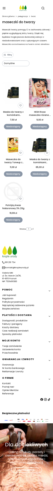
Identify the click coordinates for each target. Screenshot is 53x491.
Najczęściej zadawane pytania (18, 305)
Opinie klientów (10, 390)
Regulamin (7, 298)
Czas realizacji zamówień (15, 330)
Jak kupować (9, 295)
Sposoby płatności (12, 334)
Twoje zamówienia (12, 346)
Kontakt (6, 383)
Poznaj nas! (8, 386)
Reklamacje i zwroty (13, 371)
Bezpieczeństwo (11, 308)
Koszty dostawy (10, 327)
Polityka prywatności (13, 301)
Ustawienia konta (11, 349)
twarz (33, 16)
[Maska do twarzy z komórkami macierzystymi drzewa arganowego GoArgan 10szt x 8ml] (40, 145)
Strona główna (8, 16)
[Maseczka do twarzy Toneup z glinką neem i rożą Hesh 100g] (13, 145)
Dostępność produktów (14, 320)
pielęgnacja (23, 16)
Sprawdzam (26, 470)
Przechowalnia (10, 352)
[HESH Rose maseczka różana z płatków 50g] (40, 93)
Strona (23, 229)
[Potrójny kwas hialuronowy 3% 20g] (13, 192)
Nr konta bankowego (13, 368)
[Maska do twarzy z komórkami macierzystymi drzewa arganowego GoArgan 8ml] (13, 93)
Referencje (8, 393)
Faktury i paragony (12, 324)
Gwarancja (8, 364)
